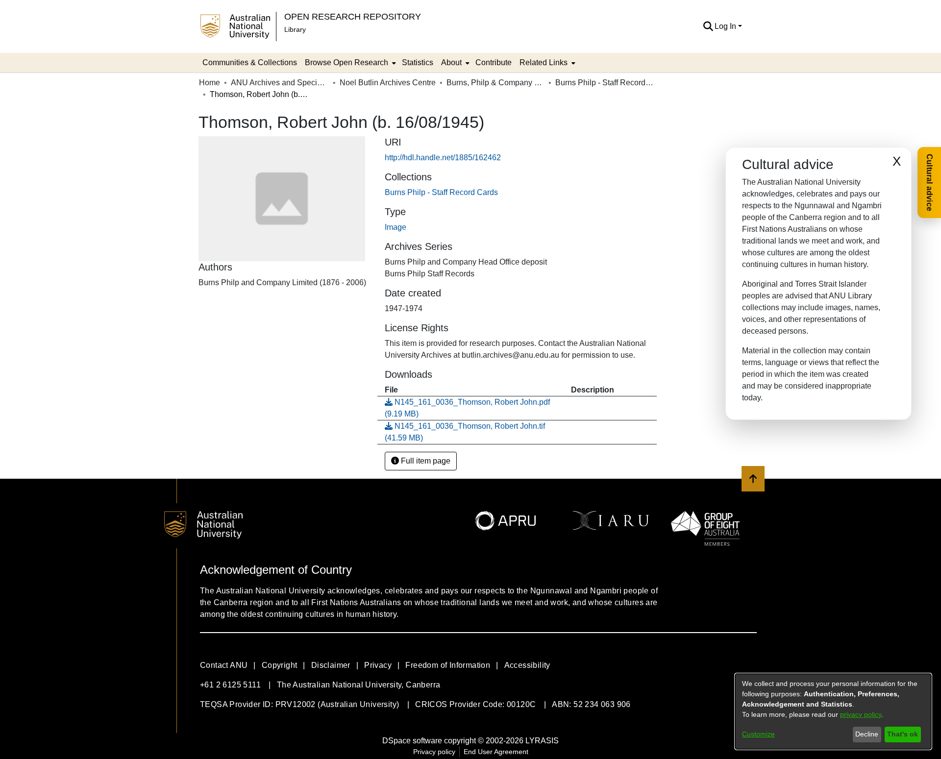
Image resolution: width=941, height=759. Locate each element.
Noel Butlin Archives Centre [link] (388, 82)
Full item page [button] (424, 461)
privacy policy (860, 714)
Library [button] (295, 29)
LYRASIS (542, 740)
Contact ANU (224, 665)
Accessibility (527, 665)
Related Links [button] (544, 62)
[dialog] (833, 711)
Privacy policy (434, 752)
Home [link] (209, 82)
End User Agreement (496, 752)
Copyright (279, 665)
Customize (758, 734)
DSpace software (412, 740)
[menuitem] (349, 63)
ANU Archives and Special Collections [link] (280, 82)
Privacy (378, 665)
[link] (441, 192)
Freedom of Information (447, 665)
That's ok (902, 734)
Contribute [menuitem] (493, 62)
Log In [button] (726, 26)
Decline (866, 734)
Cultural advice (929, 182)
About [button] (451, 62)
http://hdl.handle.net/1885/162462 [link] (443, 157)
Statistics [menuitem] (417, 62)
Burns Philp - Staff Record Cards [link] (604, 82)
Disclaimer (330, 665)
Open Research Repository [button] (352, 16)
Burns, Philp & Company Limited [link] (495, 82)
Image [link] (395, 227)
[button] (708, 26)
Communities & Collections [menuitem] (249, 62)
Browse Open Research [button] (346, 62)
